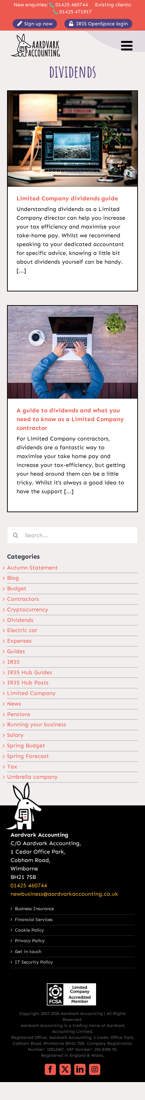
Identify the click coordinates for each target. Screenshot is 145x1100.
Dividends (20, 620)
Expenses (19, 640)
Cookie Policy (29, 930)
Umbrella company (32, 776)
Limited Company (31, 693)
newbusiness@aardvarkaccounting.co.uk (64, 893)
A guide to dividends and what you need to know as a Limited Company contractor (70, 419)
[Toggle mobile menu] (127, 45)
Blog (13, 577)
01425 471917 (75, 12)
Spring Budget (26, 745)
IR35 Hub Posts (28, 682)
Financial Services (33, 919)
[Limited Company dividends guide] (72, 138)
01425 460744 (72, 5)
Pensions (18, 714)
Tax (12, 766)
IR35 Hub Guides (29, 672)
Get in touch (28, 951)
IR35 (13, 661)
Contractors (23, 599)
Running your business (36, 724)
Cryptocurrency (27, 609)
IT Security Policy (34, 962)
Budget (16, 588)
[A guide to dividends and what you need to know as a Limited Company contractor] (72, 352)
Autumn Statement (32, 567)
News (14, 703)
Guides (16, 651)
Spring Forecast (28, 756)
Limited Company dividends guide (67, 198)
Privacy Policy (30, 940)
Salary (15, 735)
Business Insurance (34, 908)
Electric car (22, 630)
